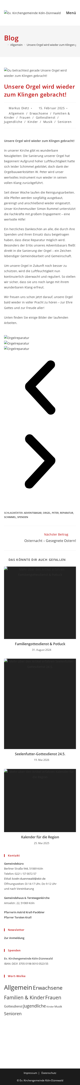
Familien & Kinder (24, 997)
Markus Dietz (19, 108)
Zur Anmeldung (14, 938)
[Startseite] (5, 45)
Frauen (25, 117)
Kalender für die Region (40, 837)
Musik (47, 122)
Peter (55, 512)
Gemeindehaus (14, 898)
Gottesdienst (45, 117)
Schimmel (10, 517)
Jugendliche (13, 122)
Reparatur (66, 512)
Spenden (22, 517)
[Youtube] (5, 1045)
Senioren (64, 122)
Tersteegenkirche (38, 898)
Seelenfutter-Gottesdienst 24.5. (40, 754)
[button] (40, 388)
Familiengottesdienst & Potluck (40, 644)
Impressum (30, 1073)
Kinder (33, 122)
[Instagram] (5, 1037)
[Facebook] (5, 1030)
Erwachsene (39, 113)
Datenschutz (48, 1073)
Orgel (47, 512)
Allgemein (16, 113)
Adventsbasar (33, 512)
